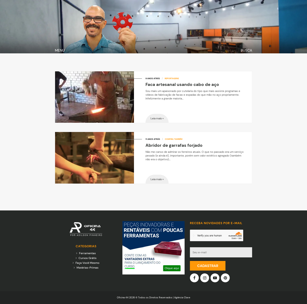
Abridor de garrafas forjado (174, 145)
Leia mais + (157, 118)
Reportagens (172, 78)
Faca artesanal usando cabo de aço (182, 84)
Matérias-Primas (87, 267)
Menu (60, 50)
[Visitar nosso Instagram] (205, 278)
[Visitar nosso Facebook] (195, 278)
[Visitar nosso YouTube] (215, 278)
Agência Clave (182, 297)
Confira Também (173, 139)
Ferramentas (87, 253)
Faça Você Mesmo (87, 263)
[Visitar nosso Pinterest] (225, 278)
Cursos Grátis (87, 258)
